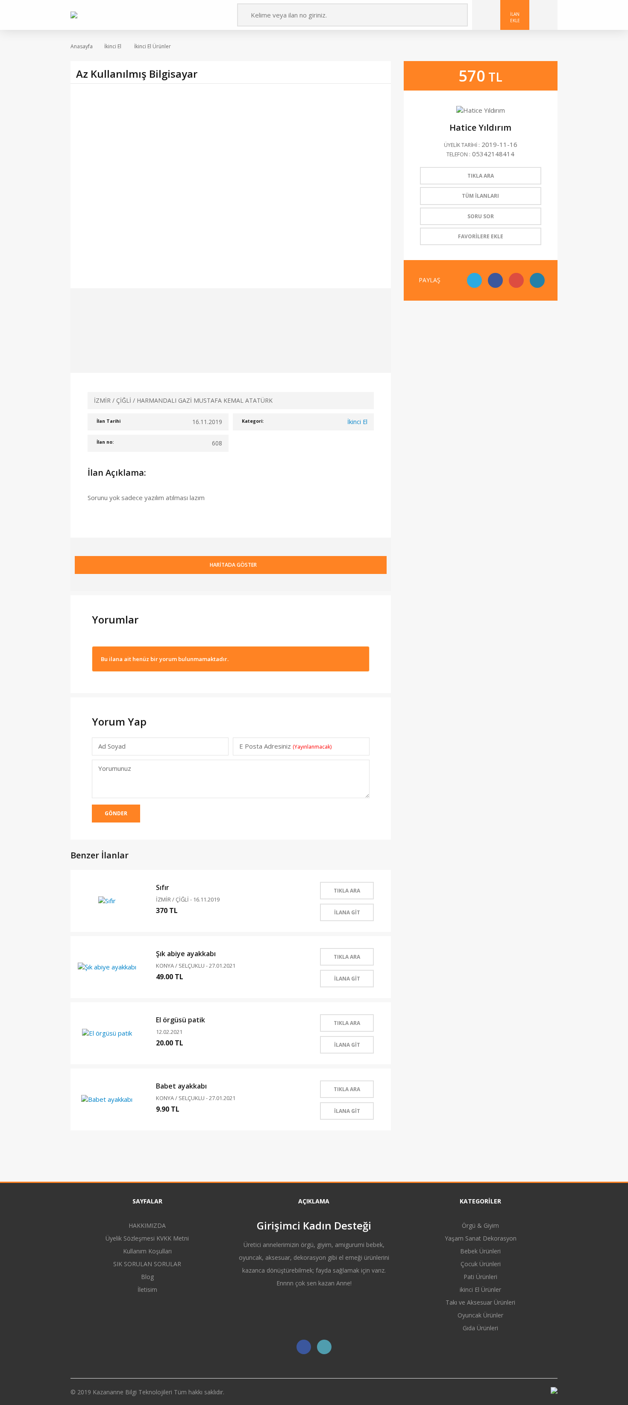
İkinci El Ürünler (152, 46)
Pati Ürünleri (480, 1277)
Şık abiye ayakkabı (186, 953)
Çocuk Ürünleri (481, 1264)
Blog (147, 1277)
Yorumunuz (114, 768)
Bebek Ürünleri (480, 1251)
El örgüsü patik (180, 1019)
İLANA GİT (347, 912)
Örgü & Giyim (480, 1225)
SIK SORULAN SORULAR (147, 1264)
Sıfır (162, 887)
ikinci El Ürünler (480, 1289)
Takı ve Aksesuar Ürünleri (480, 1302)
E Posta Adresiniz (285, 746)
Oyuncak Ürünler (480, 1315)
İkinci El (112, 46)
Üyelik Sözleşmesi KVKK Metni (147, 1238)
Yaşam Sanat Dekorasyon (480, 1238)
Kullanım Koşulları (147, 1251)
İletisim (147, 1289)
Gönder (116, 813)
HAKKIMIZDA (147, 1225)
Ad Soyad (112, 746)
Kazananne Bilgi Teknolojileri (133, 1392)
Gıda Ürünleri (480, 1328)
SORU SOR (480, 216)
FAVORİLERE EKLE (480, 236)
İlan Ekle (515, 17)
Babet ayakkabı (181, 1086)
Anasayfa (81, 46)
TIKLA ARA (347, 890)
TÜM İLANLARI (480, 195)
